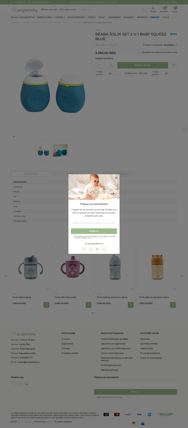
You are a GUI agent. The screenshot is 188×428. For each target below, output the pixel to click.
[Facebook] (84, 249)
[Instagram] (91, 249)
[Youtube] (97, 249)
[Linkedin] (104, 249)
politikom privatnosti (99, 238)
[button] (116, 177)
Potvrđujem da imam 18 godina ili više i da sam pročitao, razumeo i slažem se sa (95, 237)
